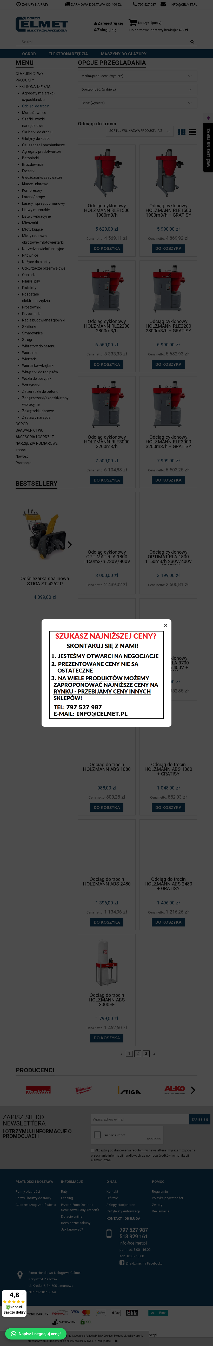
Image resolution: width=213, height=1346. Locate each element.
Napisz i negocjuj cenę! (40, 1333)
